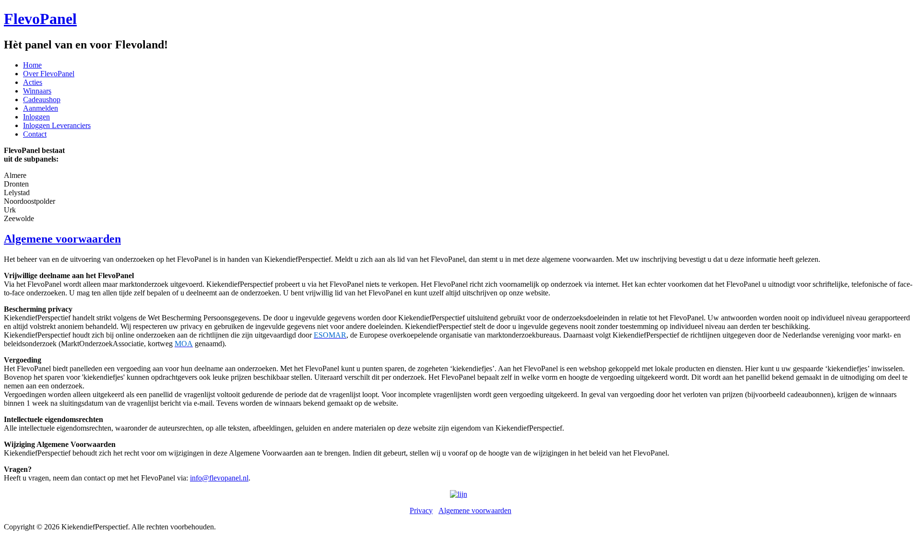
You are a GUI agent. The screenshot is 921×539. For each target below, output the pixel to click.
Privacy (421, 510)
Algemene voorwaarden (62, 239)
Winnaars (37, 91)
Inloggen (36, 117)
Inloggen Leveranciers (57, 125)
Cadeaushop (41, 99)
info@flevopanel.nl (219, 478)
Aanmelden (40, 108)
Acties (32, 82)
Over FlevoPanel (48, 74)
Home (32, 65)
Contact (35, 134)
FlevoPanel (40, 18)
